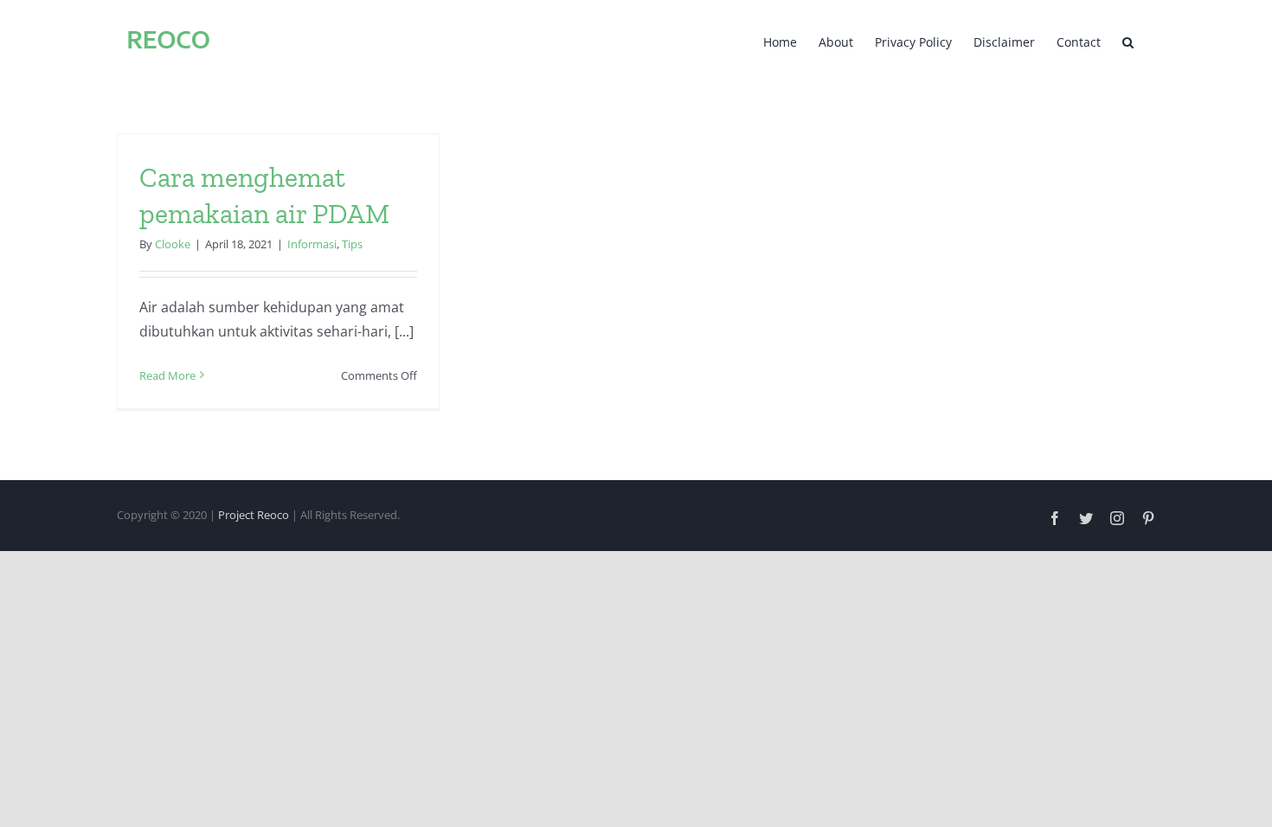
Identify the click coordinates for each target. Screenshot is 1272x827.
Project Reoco (253, 514)
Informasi (312, 244)
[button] (1128, 40)
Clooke (172, 244)
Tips (352, 244)
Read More (167, 375)
